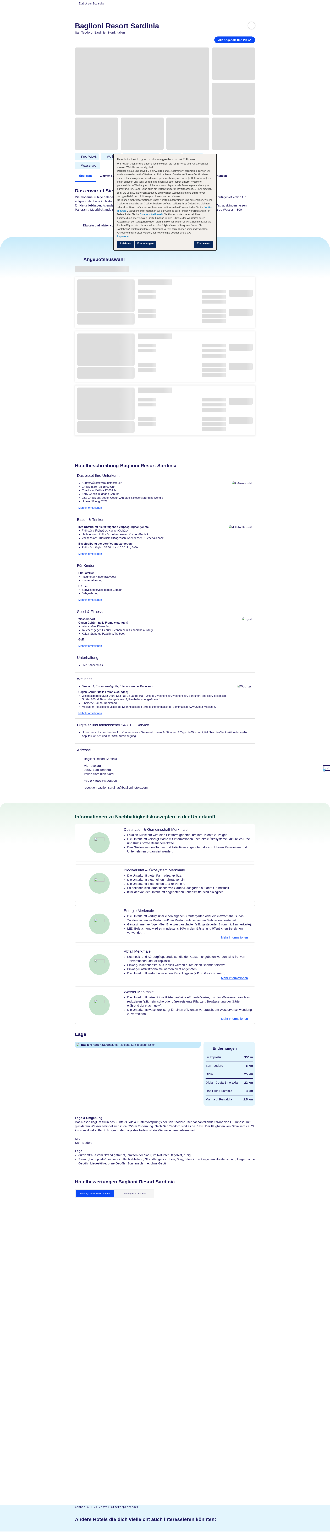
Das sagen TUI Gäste (134, 1193)
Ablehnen (125, 243)
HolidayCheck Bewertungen (95, 1193)
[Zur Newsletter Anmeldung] (326, 770)
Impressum (123, 236)
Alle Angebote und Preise (234, 40)
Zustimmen (203, 243)
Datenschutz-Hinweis (151, 214)
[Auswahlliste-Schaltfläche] (251, 25)
